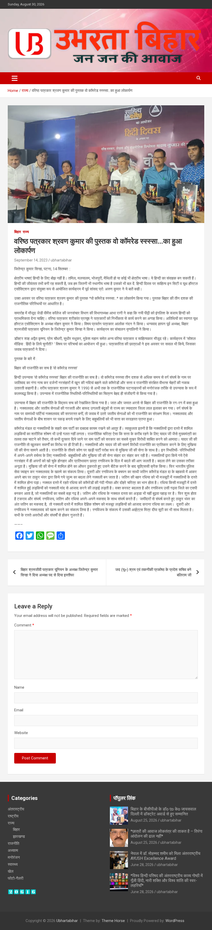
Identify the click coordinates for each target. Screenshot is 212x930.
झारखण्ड (19, 836)
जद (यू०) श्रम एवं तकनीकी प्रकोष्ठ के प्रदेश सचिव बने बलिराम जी (153, 572)
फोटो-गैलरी (15, 878)
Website (21, 732)
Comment (24, 625)
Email (18, 710)
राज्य (26, 232)
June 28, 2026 (142, 865)
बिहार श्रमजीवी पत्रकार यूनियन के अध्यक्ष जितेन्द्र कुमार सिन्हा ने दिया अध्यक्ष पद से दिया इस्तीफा (59, 572)
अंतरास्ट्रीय (16, 809)
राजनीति (13, 843)
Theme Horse (113, 920)
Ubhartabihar (67, 920)
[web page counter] (22, 891)
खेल (10, 871)
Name (19, 687)
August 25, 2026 (144, 820)
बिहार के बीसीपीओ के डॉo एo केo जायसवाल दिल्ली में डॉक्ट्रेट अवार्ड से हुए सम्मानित (163, 811)
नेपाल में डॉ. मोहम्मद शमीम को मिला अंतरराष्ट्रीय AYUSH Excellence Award (165, 856)
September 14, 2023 (31, 260)
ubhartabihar (61, 260)
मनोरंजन (14, 857)
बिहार (17, 232)
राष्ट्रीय (13, 816)
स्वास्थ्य (13, 864)
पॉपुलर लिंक (124, 798)
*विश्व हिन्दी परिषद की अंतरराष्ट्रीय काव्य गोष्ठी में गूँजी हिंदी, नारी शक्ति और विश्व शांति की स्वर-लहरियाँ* (167, 880)
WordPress (174, 920)
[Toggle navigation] (14, 78)
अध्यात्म (13, 850)
